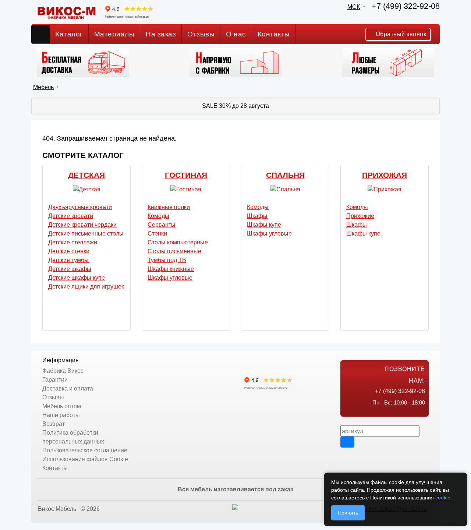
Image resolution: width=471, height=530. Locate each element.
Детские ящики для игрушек (86, 286)
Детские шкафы (69, 269)
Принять (348, 513)
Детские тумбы (68, 260)
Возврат (53, 424)
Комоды (158, 216)
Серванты (162, 225)
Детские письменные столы (86, 233)
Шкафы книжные (171, 269)
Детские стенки (68, 251)
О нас (236, 34)
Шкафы (257, 216)
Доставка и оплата (67, 388)
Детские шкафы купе (76, 278)
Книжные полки (169, 207)
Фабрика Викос (63, 371)
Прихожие (360, 216)
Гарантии (55, 380)
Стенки (157, 233)
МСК (353, 7)
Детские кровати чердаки (82, 225)
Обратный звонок (400, 34)
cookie (442, 498)
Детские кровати (70, 216)
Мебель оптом (61, 406)
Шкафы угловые (170, 278)
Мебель (43, 87)
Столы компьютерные (178, 242)
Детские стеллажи (72, 242)
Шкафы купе (264, 225)
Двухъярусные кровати (80, 207)
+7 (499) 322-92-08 (406, 6)
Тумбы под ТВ (167, 260)
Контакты (274, 34)
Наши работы (61, 415)
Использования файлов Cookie (85, 459)
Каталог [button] (69, 34)
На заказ (161, 34)
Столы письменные (174, 251)
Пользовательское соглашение (84, 450)
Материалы (114, 34)
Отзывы (201, 34)
